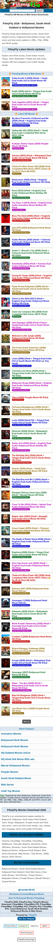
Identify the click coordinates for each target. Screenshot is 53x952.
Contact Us (23, 926)
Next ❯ (27, 722)
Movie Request (26, 933)
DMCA (44, 926)
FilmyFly (33, 915)
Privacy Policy (10, 926)
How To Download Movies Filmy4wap (27, 898)
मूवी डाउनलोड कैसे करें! (26, 890)
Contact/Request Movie (32, 894)
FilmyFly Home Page (26, 940)
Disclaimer (14, 894)
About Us (34, 926)
